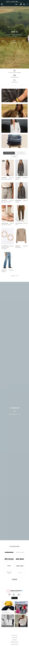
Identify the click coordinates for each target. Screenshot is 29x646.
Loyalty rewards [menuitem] (14, 644)
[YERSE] (14, 579)
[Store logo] (14, 2)
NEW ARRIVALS (20, 153)
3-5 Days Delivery (14, 77)
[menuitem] (17, 4)
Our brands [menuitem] (14, 637)
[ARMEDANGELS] (9, 552)
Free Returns (14, 82)
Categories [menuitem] (14, 639)
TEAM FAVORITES (9, 153)
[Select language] (17, 4)
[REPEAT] (9, 566)
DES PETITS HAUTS (6, 179)
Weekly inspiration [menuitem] (14, 642)
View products (13, 414)
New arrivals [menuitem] (14, 635)
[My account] (21, 4)
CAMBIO (3, 271)
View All (13, 275)
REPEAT (17, 179)
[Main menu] (2, 4)
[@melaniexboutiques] (8, 591)
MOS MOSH (18, 247)
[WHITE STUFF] (20, 566)
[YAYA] (20, 573)
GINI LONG (4, 270)
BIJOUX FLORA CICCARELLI (5, 248)
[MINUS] (9, 559)
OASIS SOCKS (4, 223)
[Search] (27, 4)
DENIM (14, 156)
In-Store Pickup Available (14, 72)
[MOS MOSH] (20, 559)
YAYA (16, 224)
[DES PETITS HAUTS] (20, 552)
